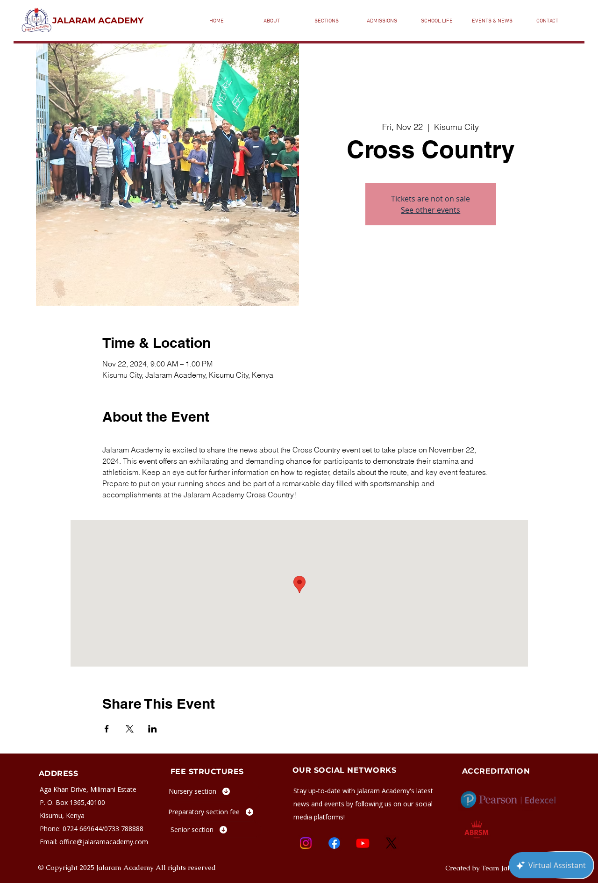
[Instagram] (305, 843)
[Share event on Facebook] (106, 728)
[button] (326, 21)
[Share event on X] (129, 728)
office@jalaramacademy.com (103, 841)
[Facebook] (334, 843)
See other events (430, 210)
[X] (391, 843)
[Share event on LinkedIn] (152, 728)
